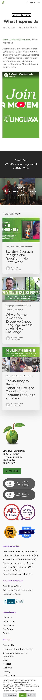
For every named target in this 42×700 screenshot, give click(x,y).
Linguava (10, 27)
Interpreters (10, 246)
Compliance (9, 675)
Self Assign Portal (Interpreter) (17, 590)
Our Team (8, 629)
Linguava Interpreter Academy (18, 649)
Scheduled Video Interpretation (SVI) (20, 555)
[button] (35, 2)
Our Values (8, 625)
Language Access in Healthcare (18, 306)
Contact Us (12, 471)
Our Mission (9, 621)
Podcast (7, 664)
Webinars (7, 668)
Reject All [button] (31, 695)
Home (5, 40)
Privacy (6, 672)
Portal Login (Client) (12, 586)
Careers (6, 633)
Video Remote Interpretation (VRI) (19, 559)
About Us (7, 617)
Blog (5, 660)
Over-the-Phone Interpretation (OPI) (20, 551)
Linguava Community (21, 15)
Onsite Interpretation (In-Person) (19, 563)
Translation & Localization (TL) (17, 574)
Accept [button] (22, 695)
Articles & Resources (20, 40)
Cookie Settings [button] (10, 695)
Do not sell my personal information (19, 691)
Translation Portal (11, 594)
